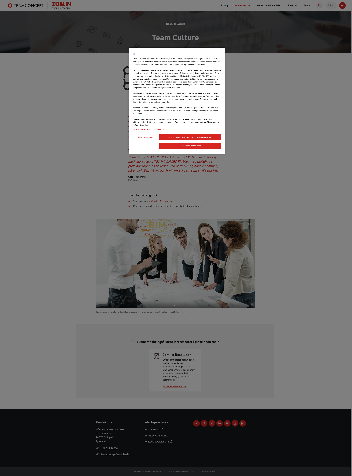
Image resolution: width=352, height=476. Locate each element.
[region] (177, 101)
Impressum (159, 129)
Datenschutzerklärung (142, 129)
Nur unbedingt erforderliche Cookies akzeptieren (190, 137)
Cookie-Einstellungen (143, 137)
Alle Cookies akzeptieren (190, 146)
